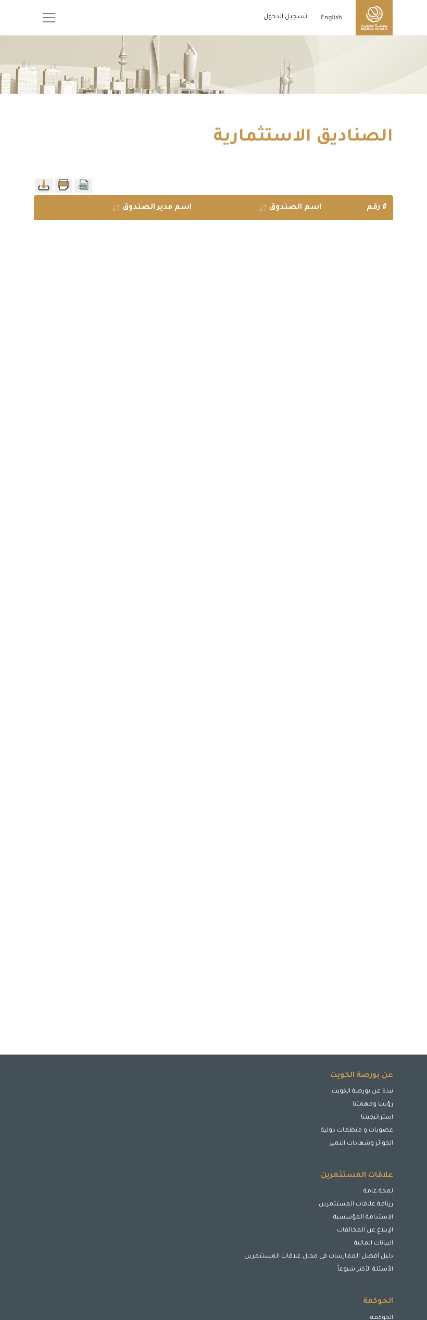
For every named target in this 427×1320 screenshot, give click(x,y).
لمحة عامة (378, 1191)
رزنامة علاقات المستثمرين (356, 1204)
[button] (366, 1277)
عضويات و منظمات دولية (357, 1130)
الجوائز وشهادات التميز (361, 1143)
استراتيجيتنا (377, 1117)
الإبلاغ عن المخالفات (365, 1230)
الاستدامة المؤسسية (363, 1217)
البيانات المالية (373, 1243)
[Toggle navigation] (49, 17)
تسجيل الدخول (285, 17)
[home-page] (374, 17)
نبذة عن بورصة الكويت (362, 1091)
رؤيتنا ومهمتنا (373, 1104)
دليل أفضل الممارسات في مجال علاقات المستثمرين (318, 1256)
